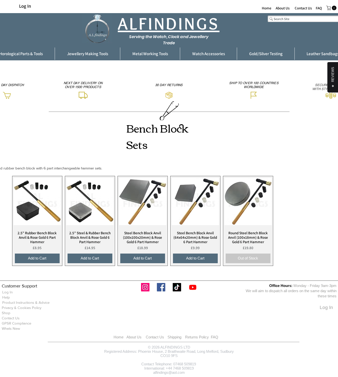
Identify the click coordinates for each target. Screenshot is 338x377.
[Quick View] (37, 201)
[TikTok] (177, 287)
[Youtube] (193, 287)
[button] (332, 8)
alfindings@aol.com (169, 372)
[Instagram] (145, 287)
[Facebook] (161, 287)
